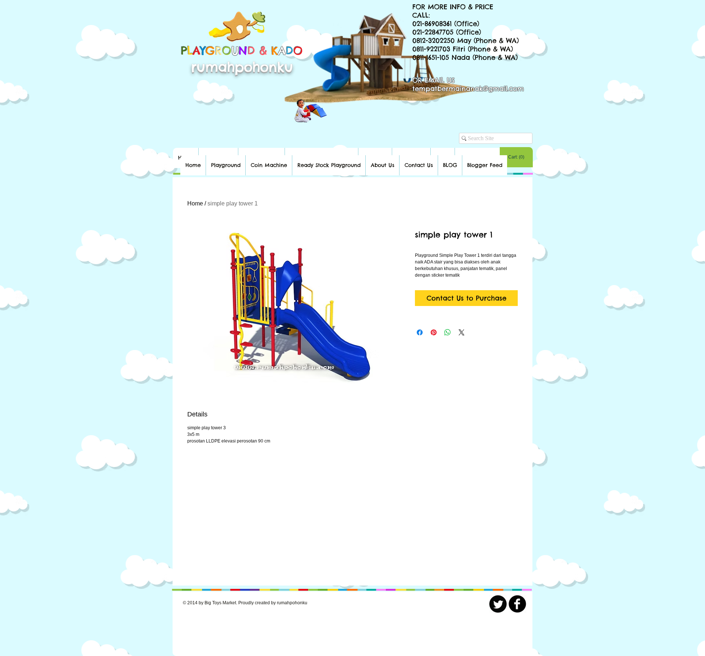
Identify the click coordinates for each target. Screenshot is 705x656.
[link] (516, 157)
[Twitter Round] (498, 604)
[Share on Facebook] (419, 332)
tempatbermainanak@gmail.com (468, 88)
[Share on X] (461, 332)
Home (195, 203)
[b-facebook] (517, 604)
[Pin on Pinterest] (433, 332)
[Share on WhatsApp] (447, 332)
